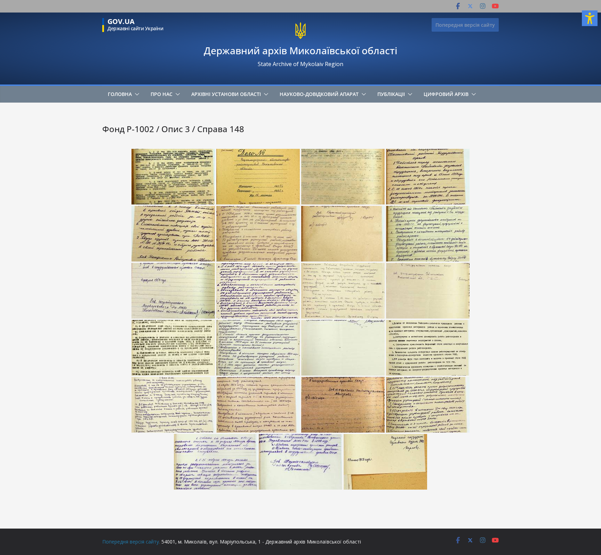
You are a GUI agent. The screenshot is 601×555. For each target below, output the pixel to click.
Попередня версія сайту (465, 25)
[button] (135, 94)
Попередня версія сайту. (131, 541)
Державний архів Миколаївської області (300, 50)
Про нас (162, 94)
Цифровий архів (446, 94)
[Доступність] (590, 18)
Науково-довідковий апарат (319, 94)
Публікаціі (391, 94)
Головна (120, 94)
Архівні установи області (226, 94)
